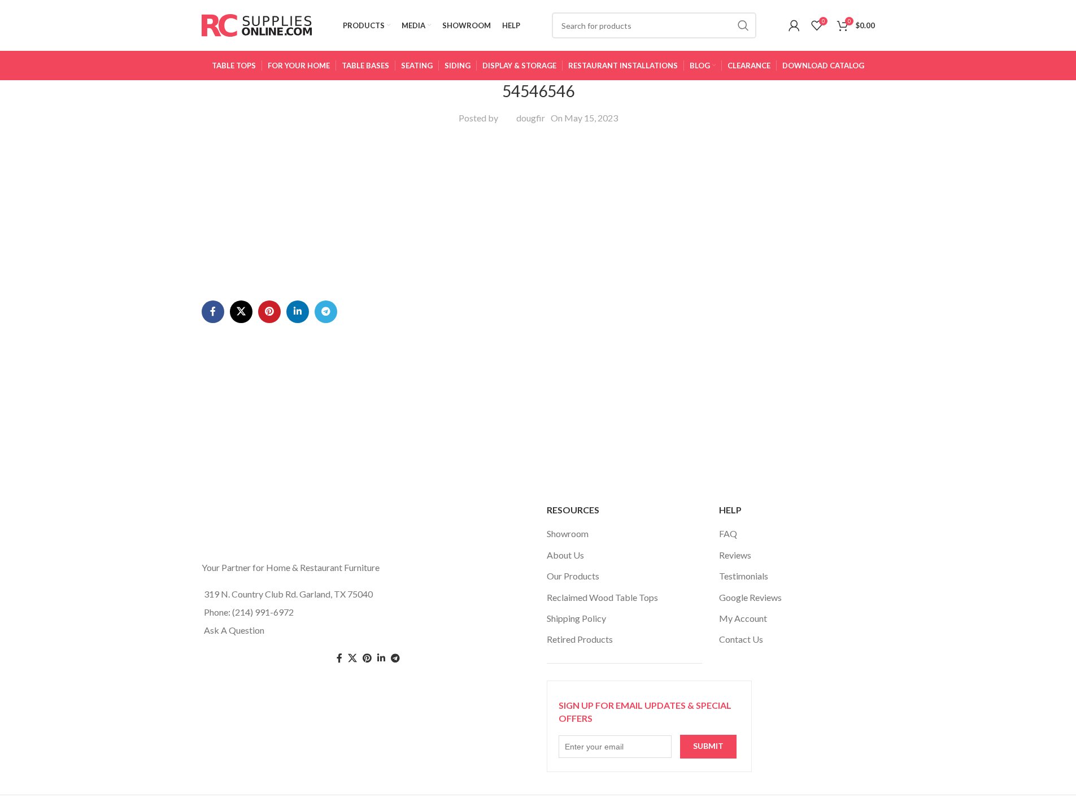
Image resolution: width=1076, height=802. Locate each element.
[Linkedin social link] (297, 311)
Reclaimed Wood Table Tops (602, 597)
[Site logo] (257, 24)
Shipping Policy (576, 618)
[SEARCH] (743, 25)
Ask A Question (234, 630)
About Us (565, 555)
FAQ (728, 533)
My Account (743, 618)
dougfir (530, 117)
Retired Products (580, 639)
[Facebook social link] (213, 311)
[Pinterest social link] (269, 311)
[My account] (794, 25)
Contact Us (741, 639)
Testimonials (743, 575)
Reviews (735, 555)
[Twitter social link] (352, 658)
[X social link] (241, 311)
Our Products (573, 575)
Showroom (568, 533)
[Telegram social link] (326, 311)
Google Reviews (750, 597)
